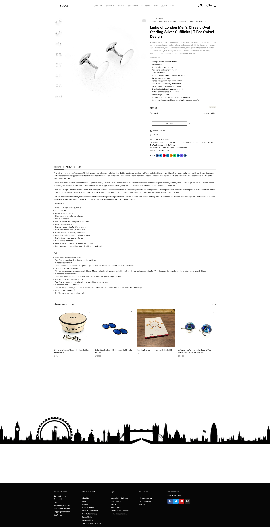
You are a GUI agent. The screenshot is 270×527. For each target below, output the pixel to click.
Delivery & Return (159, 131)
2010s (157, 148)
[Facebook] (170, 501)
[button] (68, 56)
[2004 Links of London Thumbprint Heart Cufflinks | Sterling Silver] (73, 328)
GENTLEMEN (110, 6)
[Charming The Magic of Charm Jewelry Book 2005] (156, 328)
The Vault (153, 145)
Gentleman (181, 142)
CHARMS (121, 6)
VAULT (172, 6)
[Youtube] (181, 501)
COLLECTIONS (133, 6)
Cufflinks (164, 142)
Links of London (163, 150)
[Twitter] (176, 501)
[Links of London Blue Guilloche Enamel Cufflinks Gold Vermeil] (114, 328)
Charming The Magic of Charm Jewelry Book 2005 (154, 350)
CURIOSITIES (145, 6)
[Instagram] (187, 501)
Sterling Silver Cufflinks (205, 142)
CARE (156, 6)
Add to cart (169, 123)
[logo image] (64, 6)
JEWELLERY (98, 6)
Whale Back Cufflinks (166, 145)
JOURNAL (164, 6)
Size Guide (156, 134)
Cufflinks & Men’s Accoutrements (174, 148)
